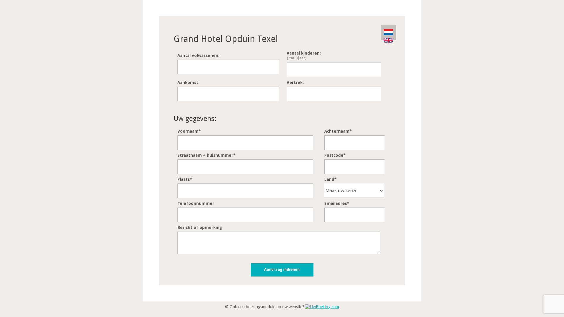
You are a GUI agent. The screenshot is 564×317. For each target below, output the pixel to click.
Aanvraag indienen (282, 269)
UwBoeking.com (324, 306)
